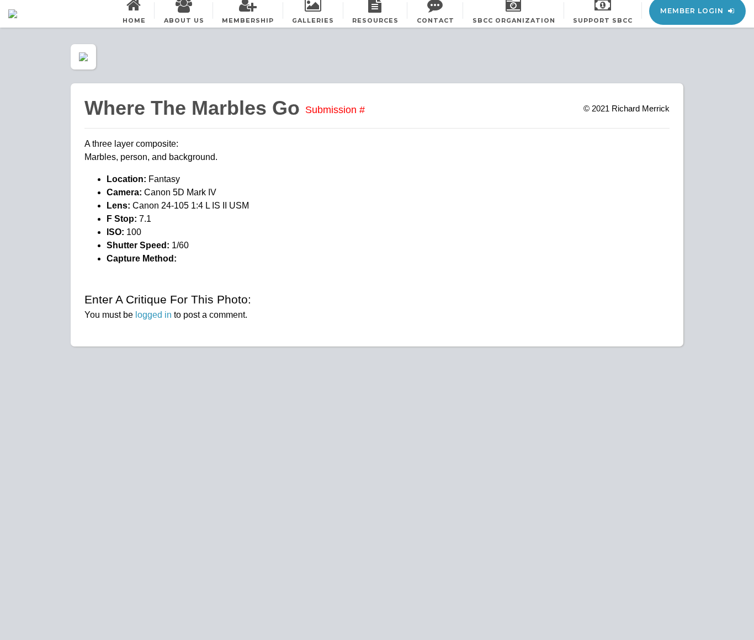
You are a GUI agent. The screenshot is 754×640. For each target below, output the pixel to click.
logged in (153, 314)
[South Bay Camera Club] (38, 13)
